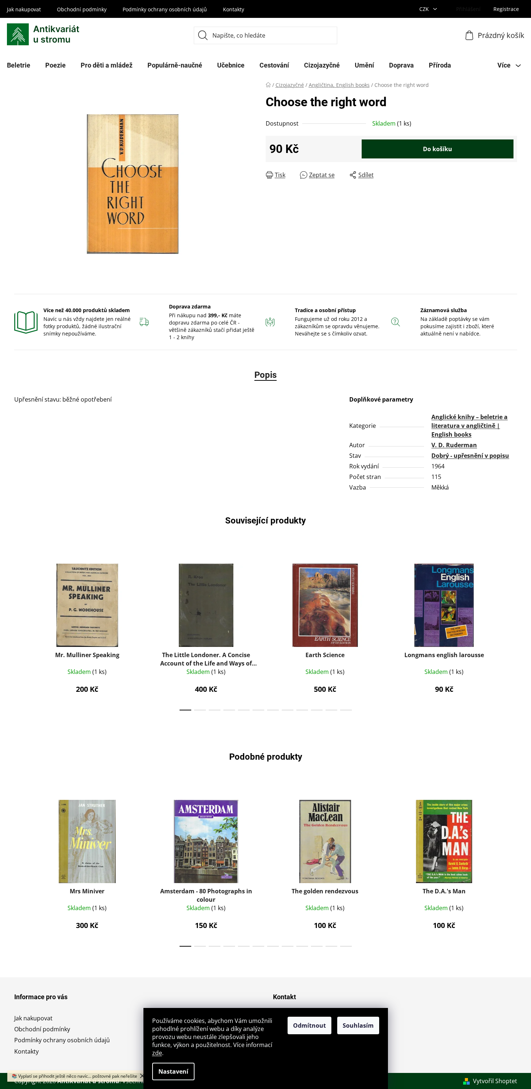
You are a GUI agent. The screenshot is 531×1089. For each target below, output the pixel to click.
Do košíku (437, 149)
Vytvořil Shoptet (495, 1081)
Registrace (506, 8)
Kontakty (233, 9)
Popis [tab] (265, 375)
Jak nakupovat (24, 9)
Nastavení (173, 1071)
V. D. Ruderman (454, 445)
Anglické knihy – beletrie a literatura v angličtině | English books (469, 425)
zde (157, 1053)
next (511, 635)
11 (346, 946)
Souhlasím (358, 1025)
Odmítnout (309, 1025)
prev (20, 635)
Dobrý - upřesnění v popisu (470, 456)
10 (331, 946)
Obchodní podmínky (82, 9)
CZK (424, 8)
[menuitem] (55, 65)
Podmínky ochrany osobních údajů (165, 9)
